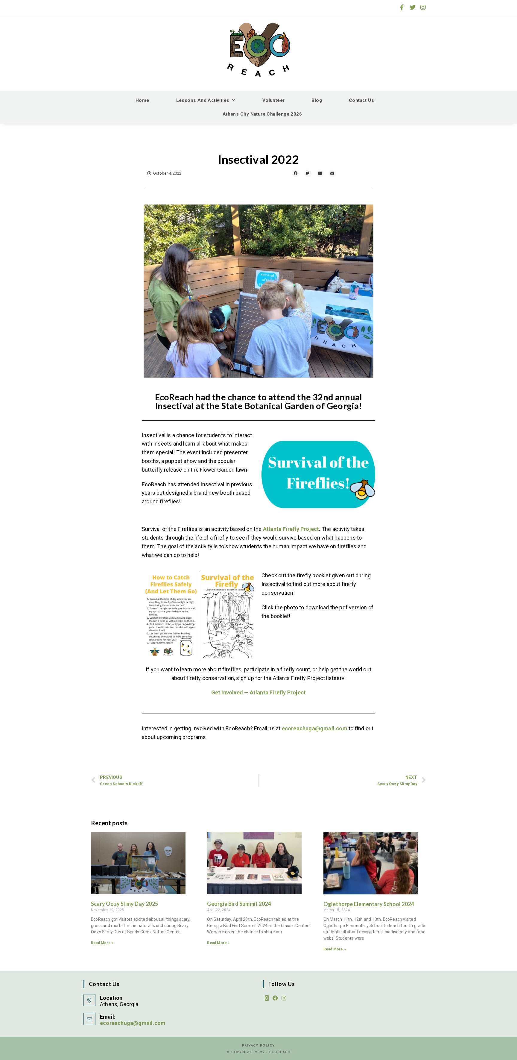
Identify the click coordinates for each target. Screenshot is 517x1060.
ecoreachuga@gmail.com (314, 728)
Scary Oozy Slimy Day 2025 (124, 903)
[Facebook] (275, 998)
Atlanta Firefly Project (291, 529)
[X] (267, 998)
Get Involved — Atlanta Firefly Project (258, 692)
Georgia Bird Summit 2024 (239, 903)
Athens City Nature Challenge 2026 (262, 114)
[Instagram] (423, 7)
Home (142, 100)
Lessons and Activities (202, 100)
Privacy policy (258, 1045)
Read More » (102, 943)
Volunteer (273, 100)
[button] (295, 173)
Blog (316, 100)
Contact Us (361, 100)
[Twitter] (413, 7)
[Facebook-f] (402, 7)
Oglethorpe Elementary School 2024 (368, 904)
